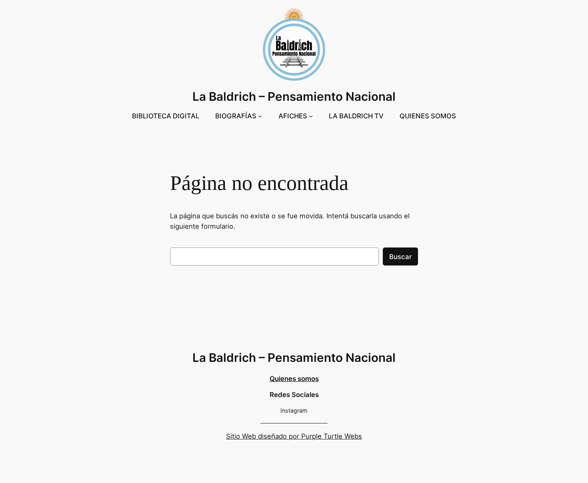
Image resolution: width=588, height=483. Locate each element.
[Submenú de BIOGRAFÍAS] (260, 116)
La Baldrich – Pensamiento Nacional (294, 96)
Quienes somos (294, 379)
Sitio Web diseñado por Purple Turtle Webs (294, 436)
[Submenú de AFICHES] (311, 116)
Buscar (400, 257)
